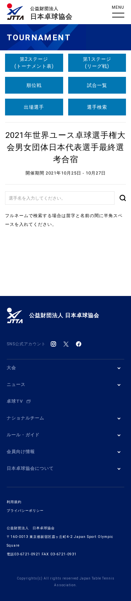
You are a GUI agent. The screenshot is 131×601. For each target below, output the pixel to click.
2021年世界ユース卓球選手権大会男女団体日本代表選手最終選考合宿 (65, 147)
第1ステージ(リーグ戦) (97, 62)
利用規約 (14, 502)
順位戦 (34, 85)
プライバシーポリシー (25, 510)
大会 (11, 367)
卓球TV (15, 401)
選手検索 (97, 107)
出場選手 (34, 107)
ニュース (16, 384)
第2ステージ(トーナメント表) (34, 62)
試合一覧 (97, 85)
